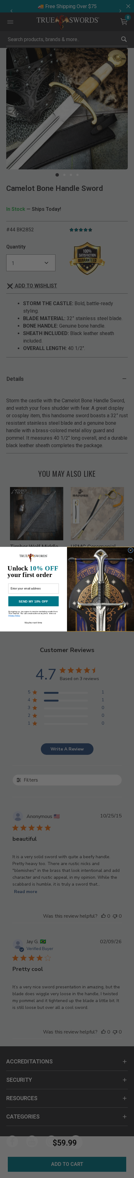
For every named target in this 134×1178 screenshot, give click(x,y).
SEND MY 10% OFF (33, 601)
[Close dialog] (130, 550)
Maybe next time (33, 623)
